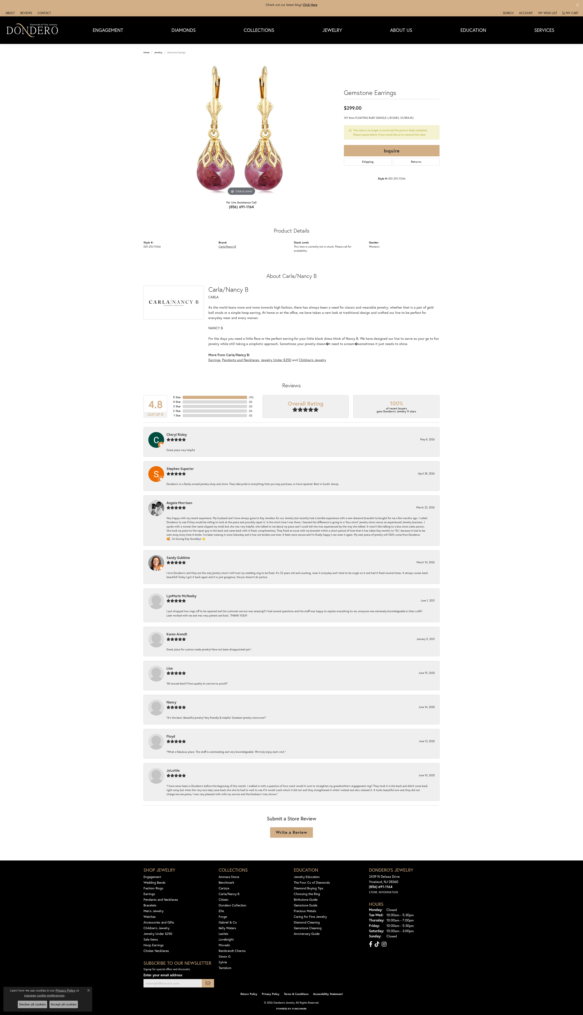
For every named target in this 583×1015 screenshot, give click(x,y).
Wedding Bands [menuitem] (154, 882)
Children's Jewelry (312, 360)
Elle (221, 911)
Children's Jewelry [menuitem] (156, 928)
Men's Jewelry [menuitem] (153, 911)
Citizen (223, 899)
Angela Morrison (179, 502)
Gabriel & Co (228, 922)
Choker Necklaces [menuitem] (156, 951)
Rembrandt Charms (232, 951)
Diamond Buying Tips (308, 888)
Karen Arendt (176, 634)
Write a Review (291, 832)
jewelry (158, 52)
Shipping (367, 161)
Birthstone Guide (305, 899)
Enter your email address (162, 975)
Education (473, 30)
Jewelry (332, 30)
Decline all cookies (32, 1004)
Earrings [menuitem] (149, 894)
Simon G (224, 956)
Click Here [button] (310, 5)
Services (544, 30)
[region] (241, 128)
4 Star (177, 401)
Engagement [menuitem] (152, 877)
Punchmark (299, 1008)
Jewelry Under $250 (276, 360)
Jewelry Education (307, 877)
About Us (401, 30)
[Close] (577, 5)
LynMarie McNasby (181, 596)
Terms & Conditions (296, 994)
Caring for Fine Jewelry (310, 916)
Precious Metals (305, 911)
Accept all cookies (64, 1004)
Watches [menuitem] (149, 916)
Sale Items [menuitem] (150, 939)
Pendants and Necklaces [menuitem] (160, 899)
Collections (259, 30)
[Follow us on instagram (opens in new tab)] (384, 944)
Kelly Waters (227, 928)
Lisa (169, 668)
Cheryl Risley (176, 434)
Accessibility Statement (328, 994)
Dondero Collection (232, 905)
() (251, 397)
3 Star (177, 406)
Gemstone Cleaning (308, 928)
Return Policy (248, 994)
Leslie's (223, 933)
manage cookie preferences (44, 995)
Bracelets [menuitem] (149, 905)
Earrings (214, 360)
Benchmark (226, 882)
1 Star (177, 415)
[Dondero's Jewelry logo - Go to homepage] (33, 30)
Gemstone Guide (305, 905)
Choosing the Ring (307, 894)
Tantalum (225, 968)
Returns (416, 161)
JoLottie (173, 770)
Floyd (170, 736)
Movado (224, 945)
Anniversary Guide (307, 933)
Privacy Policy (270, 994)
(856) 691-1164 (241, 206)
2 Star (177, 411)
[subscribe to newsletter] (208, 983)
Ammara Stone (229, 877)
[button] (508, 13)
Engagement (108, 30)
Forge (223, 916)
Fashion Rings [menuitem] (153, 888)
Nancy (171, 702)
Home (146, 52)
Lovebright (226, 939)
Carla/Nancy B (227, 246)
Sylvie (223, 962)
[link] (10, 13)
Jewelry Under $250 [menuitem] (157, 933)
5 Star (177, 397)
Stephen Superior (180, 468)
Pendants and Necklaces (240, 360)
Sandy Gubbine (178, 557)
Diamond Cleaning (307, 922)
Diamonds (183, 30)
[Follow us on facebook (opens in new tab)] (370, 944)
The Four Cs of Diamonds (312, 882)
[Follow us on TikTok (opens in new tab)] (377, 944)
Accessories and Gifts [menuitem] (158, 922)
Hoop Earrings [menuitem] (153, 945)
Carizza (224, 888)
